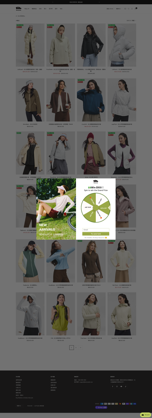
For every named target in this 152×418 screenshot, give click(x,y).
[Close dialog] (39, 181)
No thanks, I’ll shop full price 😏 (96, 237)
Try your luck (96, 234)
